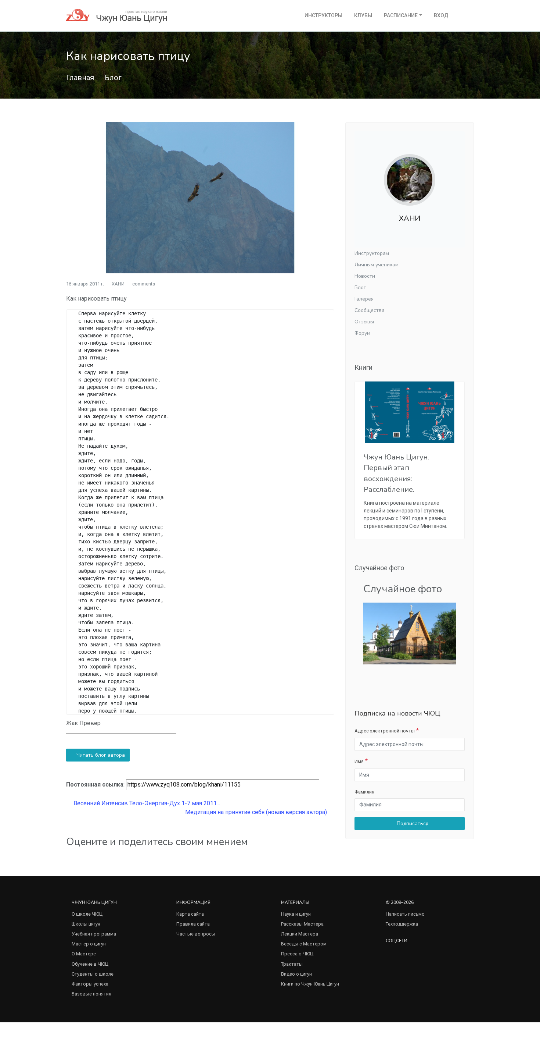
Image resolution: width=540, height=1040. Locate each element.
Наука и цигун (296, 914)
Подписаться (411, 823)
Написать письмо (405, 914)
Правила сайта (193, 924)
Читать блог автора (100, 755)
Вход (441, 15)
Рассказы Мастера (302, 924)
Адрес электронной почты (384, 731)
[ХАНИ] (409, 174)
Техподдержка (402, 924)
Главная (80, 77)
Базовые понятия (91, 994)
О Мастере (84, 953)
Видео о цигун (296, 974)
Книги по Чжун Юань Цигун (310, 984)
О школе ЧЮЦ (87, 914)
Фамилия (364, 792)
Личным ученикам (376, 264)
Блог (113, 77)
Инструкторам (371, 253)
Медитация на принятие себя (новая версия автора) (256, 812)
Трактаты (292, 964)
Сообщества (369, 310)
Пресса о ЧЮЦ (297, 953)
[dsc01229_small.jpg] (409, 632)
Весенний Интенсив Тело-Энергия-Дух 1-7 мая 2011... (146, 803)
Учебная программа (94, 934)
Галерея (364, 298)
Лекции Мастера (299, 934)
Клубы (363, 15)
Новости (364, 276)
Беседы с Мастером (304, 944)
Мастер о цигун (89, 944)
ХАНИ (118, 284)
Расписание (401, 15)
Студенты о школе (93, 974)
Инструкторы (323, 15)
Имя (359, 761)
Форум (362, 333)
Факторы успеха (90, 984)
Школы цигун (86, 924)
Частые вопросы (195, 934)
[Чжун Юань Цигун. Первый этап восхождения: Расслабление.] (409, 412)
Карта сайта (190, 914)
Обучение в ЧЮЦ (90, 964)
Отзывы (364, 321)
